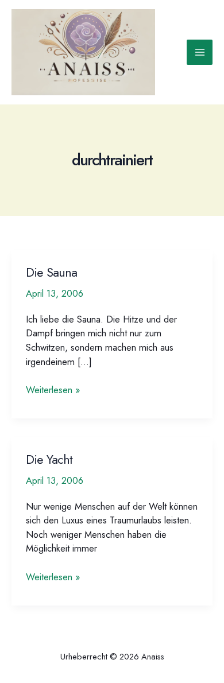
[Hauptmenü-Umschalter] (200, 52)
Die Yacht (49, 459)
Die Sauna (51, 272)
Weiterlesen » (53, 390)
